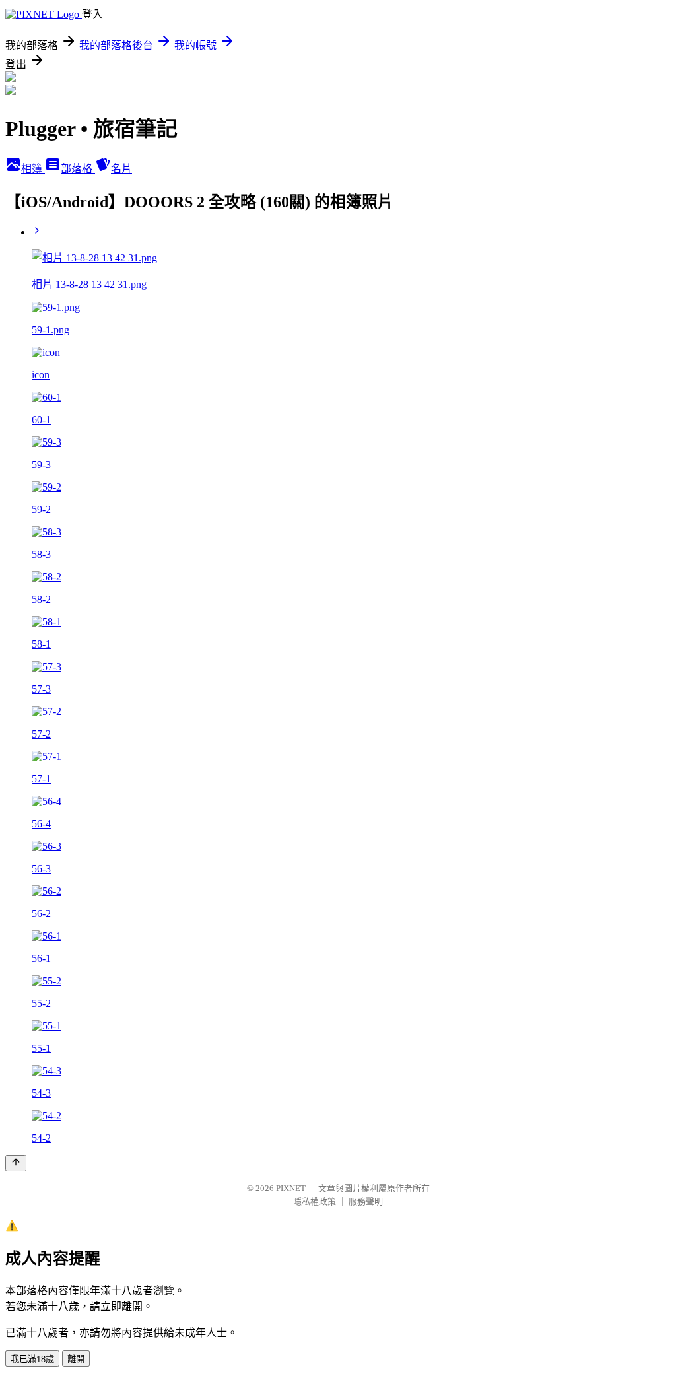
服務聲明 (366, 1201)
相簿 (33, 168)
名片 (121, 168)
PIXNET (291, 1188)
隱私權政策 (314, 1201)
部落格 (78, 168)
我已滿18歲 (32, 1359)
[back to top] (15, 1163)
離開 (75, 1359)
